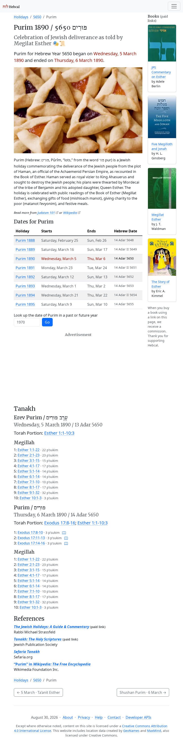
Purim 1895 (25, 304)
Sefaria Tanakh (27, 651)
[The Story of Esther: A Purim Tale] (162, 257)
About (68, 717)
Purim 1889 (25, 249)
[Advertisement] (78, 369)
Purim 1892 (25, 276)
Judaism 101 (46, 213)
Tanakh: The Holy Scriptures (38, 639)
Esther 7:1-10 (29, 481)
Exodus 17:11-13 (31, 537)
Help (99, 717)
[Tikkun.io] (64, 532)
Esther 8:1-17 (29, 487)
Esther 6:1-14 (29, 476)
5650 (37, 16)
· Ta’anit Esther (38, 692)
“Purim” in (52, 664)
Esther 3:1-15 (29, 460)
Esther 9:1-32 (29, 492)
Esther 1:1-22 (29, 449)
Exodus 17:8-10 (30, 532)
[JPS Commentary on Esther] (162, 43)
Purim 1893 (25, 286)
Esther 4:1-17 (29, 465)
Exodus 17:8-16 (59, 523)
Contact (114, 717)
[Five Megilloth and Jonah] (162, 117)
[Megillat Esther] (162, 188)
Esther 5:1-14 (29, 471)
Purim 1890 (25, 258)
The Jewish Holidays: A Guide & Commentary (51, 626)
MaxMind (154, 731)
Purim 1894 (25, 295)
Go (47, 322)
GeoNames (131, 731)
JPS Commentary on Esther (161, 72)
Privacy (84, 717)
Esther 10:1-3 (31, 497)
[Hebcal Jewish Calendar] (11, 6)
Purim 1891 (25, 267)
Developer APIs (138, 717)
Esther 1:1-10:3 (59, 433)
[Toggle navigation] (174, 6)
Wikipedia (70, 213)
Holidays (21, 16)
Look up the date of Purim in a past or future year (56, 315)
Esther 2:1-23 (29, 455)
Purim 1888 (25, 240)
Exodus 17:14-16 (31, 543)
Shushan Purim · (143, 692)
